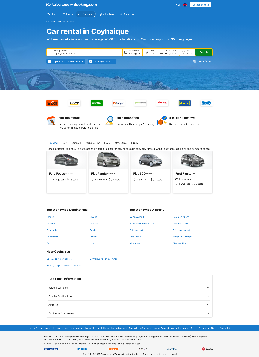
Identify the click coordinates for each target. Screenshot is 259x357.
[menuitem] (51, 14)
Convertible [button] (121, 143)
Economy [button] (53, 143)
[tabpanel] (129, 172)
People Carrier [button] (93, 143)
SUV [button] (65, 143)
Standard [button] (76, 143)
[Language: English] (185, 4)
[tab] (53, 143)
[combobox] (87, 53)
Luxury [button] (134, 143)
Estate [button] (107, 143)
